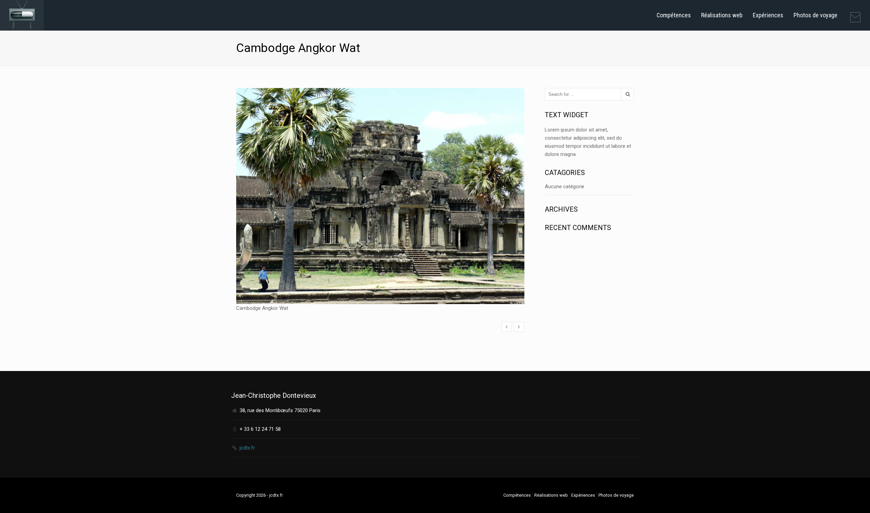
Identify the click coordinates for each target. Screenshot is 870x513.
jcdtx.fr (247, 448)
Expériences (768, 15)
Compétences (674, 15)
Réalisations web (722, 15)
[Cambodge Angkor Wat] (507, 327)
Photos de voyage (815, 15)
